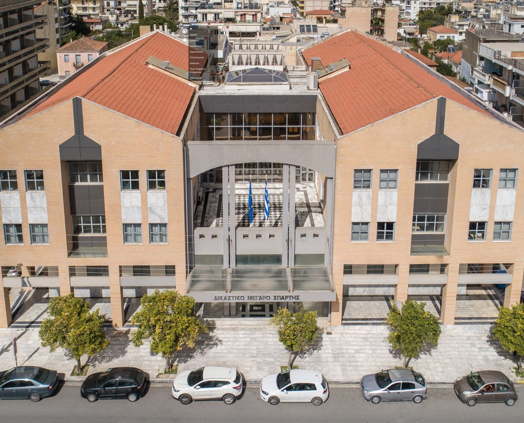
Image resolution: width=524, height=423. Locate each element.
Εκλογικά (194, 40)
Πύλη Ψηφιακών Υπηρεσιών (198, 70)
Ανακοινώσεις (196, 46)
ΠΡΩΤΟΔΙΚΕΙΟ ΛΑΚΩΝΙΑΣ (207, 11)
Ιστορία (193, 34)
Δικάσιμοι (194, 63)
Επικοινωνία (196, 78)
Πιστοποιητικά (197, 57)
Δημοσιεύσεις (196, 52)
